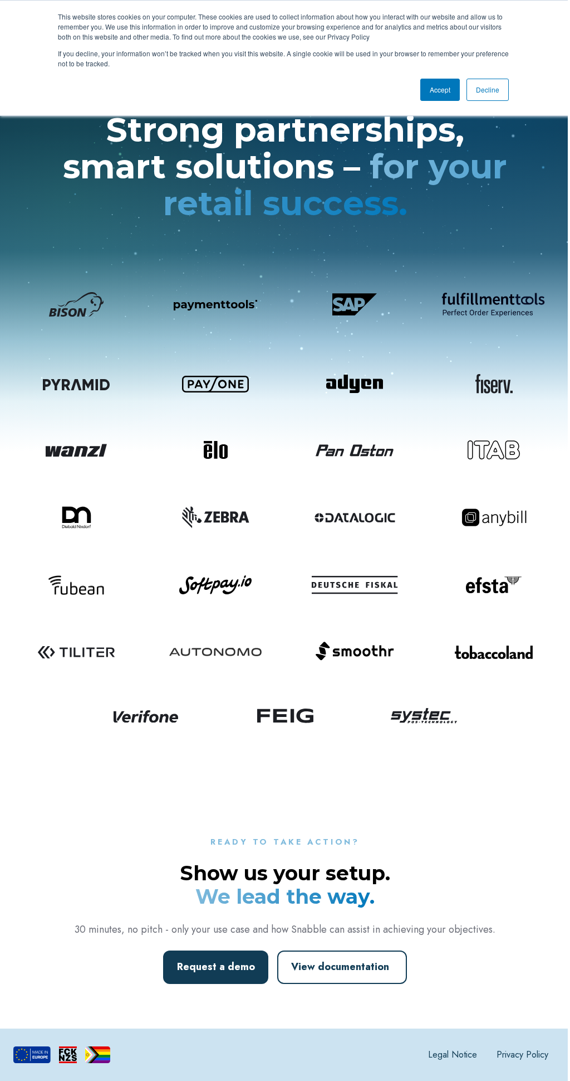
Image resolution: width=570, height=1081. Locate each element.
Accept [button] (440, 89)
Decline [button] (487, 89)
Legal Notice (452, 1054)
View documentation (340, 966)
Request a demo (216, 966)
